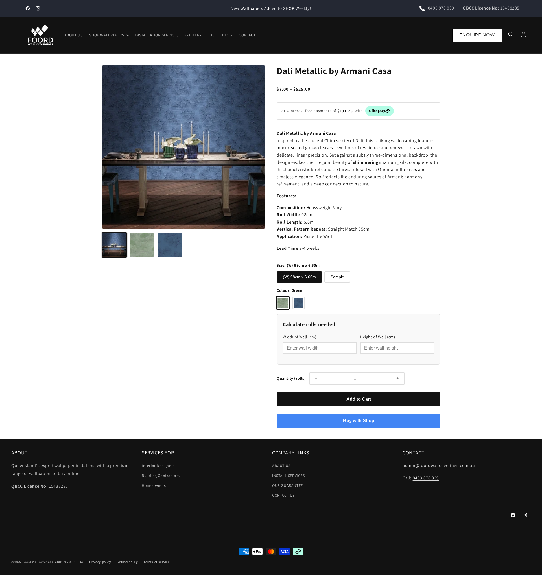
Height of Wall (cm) (377, 336)
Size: (298, 265)
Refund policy (127, 561)
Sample (337, 277)
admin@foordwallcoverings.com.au (439, 465)
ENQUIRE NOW (477, 35)
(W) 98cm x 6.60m (299, 277)
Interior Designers (158, 465)
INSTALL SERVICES (288, 475)
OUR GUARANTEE (287, 485)
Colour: (290, 290)
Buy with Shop (358, 420)
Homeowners (154, 485)
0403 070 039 (441, 8)
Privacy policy (100, 561)
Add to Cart (358, 399)
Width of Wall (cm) (299, 336)
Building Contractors (161, 475)
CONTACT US (283, 495)
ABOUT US (281, 465)
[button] (109, 35)
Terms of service (156, 561)
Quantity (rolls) (291, 378)
